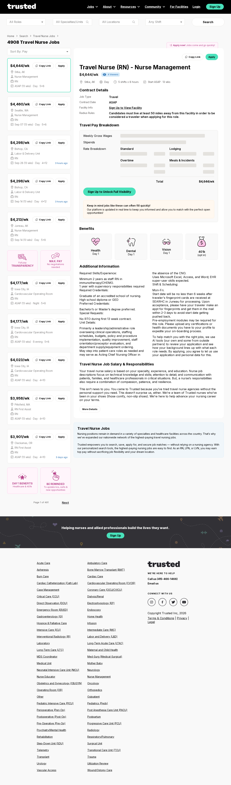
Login (196, 6)
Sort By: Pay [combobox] (18, 51)
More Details (89, 409)
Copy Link (45, 65)
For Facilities (179, 6)
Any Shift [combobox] (155, 22)
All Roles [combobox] (15, 22)
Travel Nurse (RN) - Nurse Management (134, 67)
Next (65, 502)
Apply (61, 65)
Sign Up (215, 6)
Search (208, 22)
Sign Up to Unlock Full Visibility (109, 192)
